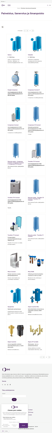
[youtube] (5, 384)
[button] (24, 30)
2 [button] (46, 357)
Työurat (36, 426)
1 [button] (27, 30)
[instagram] (7, 384)
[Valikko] (50, 5)
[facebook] (10, 384)
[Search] (47, 5)
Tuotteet (30, 409)
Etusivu (18, 8)
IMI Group (30, 412)
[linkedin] (2, 384)
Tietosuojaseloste (30, 426)
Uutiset (30, 414)
